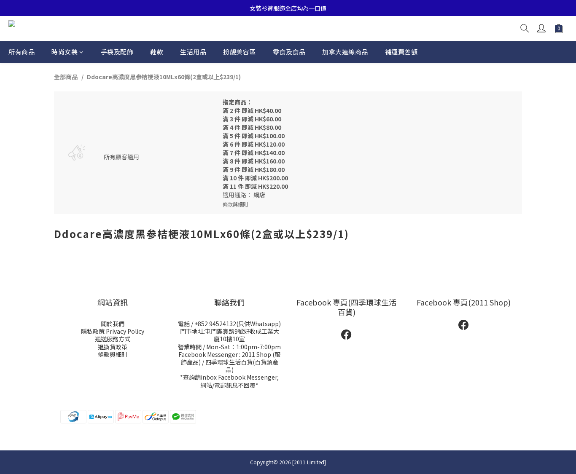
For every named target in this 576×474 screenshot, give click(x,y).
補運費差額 (401, 51)
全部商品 (66, 76)
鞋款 (156, 51)
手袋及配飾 (117, 51)
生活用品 (193, 51)
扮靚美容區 (239, 51)
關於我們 (112, 323)
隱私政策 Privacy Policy (112, 331)
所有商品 (21, 51)
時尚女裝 (64, 51)
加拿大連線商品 (345, 51)
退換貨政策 (112, 347)
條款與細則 (112, 354)
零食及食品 (289, 51)
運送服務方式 (112, 339)
